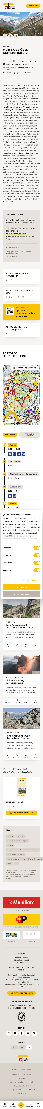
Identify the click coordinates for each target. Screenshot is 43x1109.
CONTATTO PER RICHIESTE (22, 993)
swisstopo (39, 401)
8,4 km (33, 61)
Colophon (21, 1078)
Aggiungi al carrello (22, 813)
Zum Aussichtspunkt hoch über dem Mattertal (20, 626)
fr (22, 1047)
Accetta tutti (21, 587)
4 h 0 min (20, 61)
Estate (8, 73)
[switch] (36, 555)
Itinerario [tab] (10, 435)
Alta (7, 64)
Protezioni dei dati (21, 1086)
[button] (21, 24)
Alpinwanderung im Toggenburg (15, 681)
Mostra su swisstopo (26, 368)
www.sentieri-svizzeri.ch (39, 390)
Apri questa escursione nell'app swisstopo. (26, 313)
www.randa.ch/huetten (16, 233)
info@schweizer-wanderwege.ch (21, 967)
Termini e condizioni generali (21, 1082)
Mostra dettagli (29, 580)
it (29, 1047)
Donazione (33, 6)
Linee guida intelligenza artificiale (21, 1090)
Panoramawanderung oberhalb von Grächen (18, 737)
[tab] (38, 33)
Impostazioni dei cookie (21, 1074)
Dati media (21, 1094)
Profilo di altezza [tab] (29, 435)
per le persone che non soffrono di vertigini (19, 68)
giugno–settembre (24, 73)
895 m (17, 64)
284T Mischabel (14, 802)
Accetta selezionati (21, 594)
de (14, 1047)
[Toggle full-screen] (7, 378)
